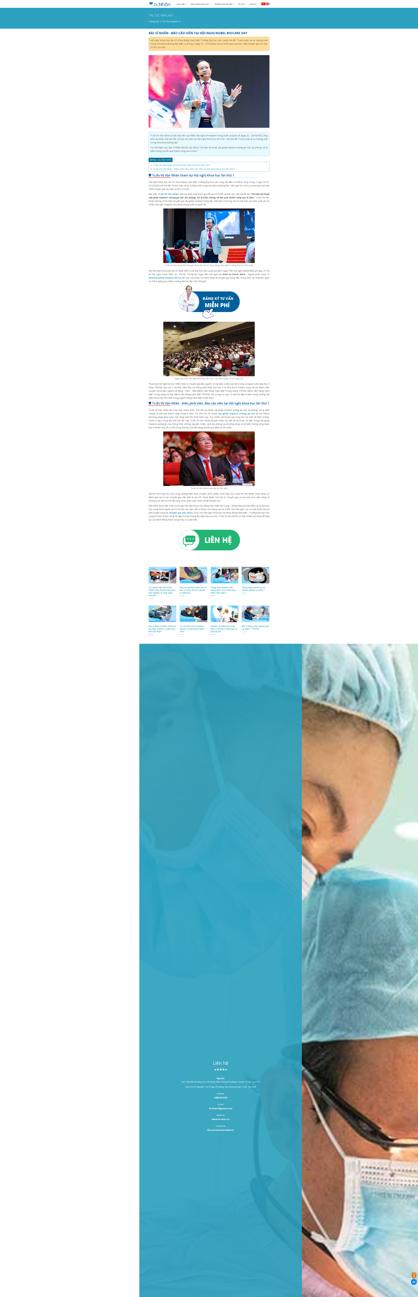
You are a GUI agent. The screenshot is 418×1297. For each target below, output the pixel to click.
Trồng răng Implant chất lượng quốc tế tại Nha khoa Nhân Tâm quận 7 (223, 590)
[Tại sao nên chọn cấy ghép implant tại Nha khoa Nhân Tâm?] (193, 613)
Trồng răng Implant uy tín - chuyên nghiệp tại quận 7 (254, 588)
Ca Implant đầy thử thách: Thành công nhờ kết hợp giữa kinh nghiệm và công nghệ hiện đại (162, 591)
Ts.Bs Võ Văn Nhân (168, 194)
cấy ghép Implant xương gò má (236, 413)
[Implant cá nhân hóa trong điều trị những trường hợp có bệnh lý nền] (224, 613)
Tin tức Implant (170, 21)
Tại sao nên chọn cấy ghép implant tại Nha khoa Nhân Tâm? (192, 629)
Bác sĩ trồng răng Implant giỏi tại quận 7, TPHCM (255, 627)
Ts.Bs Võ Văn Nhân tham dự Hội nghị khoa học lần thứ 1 (182, 165)
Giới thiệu (180, 4)
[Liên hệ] (209, 540)
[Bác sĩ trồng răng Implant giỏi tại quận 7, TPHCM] (255, 613)
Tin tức (241, 4)
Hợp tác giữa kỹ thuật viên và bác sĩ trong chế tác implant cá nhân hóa (193, 590)
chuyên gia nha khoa (181, 512)
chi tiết (151, 598)
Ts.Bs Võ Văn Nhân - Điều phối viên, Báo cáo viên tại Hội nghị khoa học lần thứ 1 (194, 169)
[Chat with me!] (414, 1277)
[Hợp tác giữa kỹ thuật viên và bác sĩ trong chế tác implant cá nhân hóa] (193, 574)
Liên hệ (252, 4)
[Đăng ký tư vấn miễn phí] (209, 301)
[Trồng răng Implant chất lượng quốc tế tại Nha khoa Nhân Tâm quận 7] (224, 574)
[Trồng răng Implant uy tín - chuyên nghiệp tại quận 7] (255, 574)
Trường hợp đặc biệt (223, 4)
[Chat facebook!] (414, 1284)
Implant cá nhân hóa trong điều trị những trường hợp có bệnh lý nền (224, 629)
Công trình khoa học (199, 4)
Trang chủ (154, 21)
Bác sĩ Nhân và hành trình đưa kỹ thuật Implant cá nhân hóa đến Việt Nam (162, 629)
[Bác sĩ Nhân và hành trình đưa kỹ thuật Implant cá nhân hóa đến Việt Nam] (162, 613)
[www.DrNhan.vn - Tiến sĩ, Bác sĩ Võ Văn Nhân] (159, 4)
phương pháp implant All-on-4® (167, 277)
